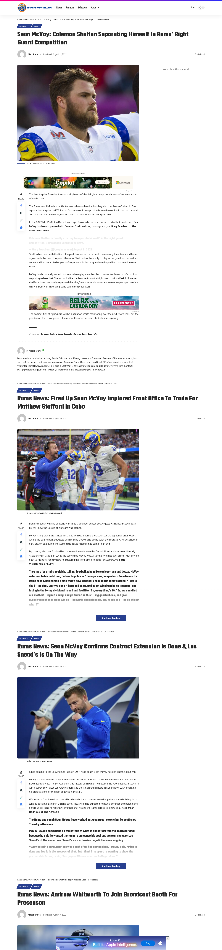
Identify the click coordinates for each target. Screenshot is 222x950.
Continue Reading (111, 618)
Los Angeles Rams (78, 334)
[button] (192, 7)
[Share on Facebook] (21, 205)
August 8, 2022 (82, 249)
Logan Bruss (63, 334)
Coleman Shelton (49, 334)
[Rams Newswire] (34, 7)
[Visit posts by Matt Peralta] (21, 54)
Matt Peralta (34, 54)
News (36, 26)
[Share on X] (21, 212)
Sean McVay (93, 334)
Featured (24, 26)
